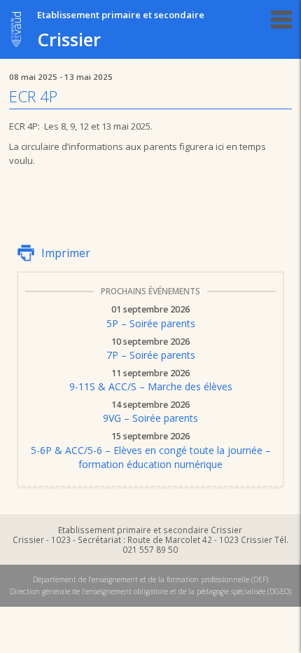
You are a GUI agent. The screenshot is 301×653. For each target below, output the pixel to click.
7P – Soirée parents (150, 350)
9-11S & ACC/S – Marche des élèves (150, 381)
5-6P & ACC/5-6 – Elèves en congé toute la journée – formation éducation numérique (151, 451)
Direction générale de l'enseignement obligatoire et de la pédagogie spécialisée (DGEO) (150, 591)
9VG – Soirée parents (150, 413)
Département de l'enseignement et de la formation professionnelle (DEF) (150, 579)
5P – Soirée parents (150, 317)
